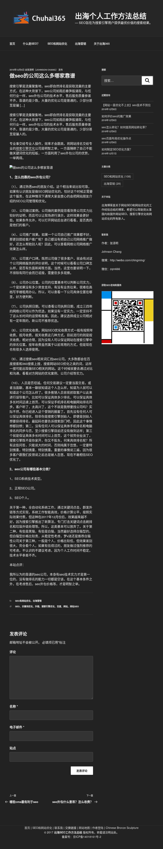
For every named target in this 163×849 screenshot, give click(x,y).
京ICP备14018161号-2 (87, 837)
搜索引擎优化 (25, 148)
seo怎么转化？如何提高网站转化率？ (125, 127)
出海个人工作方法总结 (111, 16)
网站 (65, 606)
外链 (37, 606)
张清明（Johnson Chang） (42, 69)
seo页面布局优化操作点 (116, 138)
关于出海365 (102, 43)
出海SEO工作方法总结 (68, 832)
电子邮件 (17, 727)
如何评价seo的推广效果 (116, 116)
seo (17, 606)
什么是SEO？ (31, 43)
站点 (13, 748)
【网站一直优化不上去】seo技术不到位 (126, 105)
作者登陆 (97, 828)
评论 (13, 652)
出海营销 (80, 43)
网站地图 (84, 828)
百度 (59, 606)
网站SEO (74, 606)
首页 (12, 43)
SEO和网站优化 (57, 43)
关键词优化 (27, 606)
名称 (14, 706)
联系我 (58, 828)
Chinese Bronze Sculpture (122, 828)
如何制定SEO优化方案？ (117, 149)
